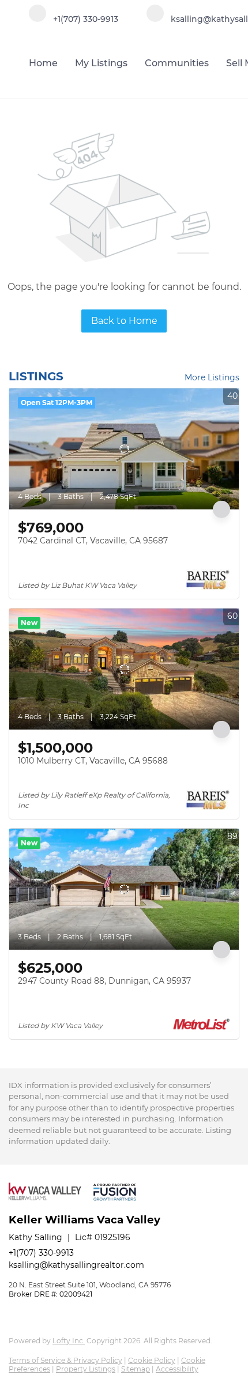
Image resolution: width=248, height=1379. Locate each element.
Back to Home (124, 320)
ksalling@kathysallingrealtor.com (76, 1265)
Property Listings (85, 1369)
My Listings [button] (101, 63)
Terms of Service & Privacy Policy (65, 1360)
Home (43, 63)
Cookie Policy (151, 1360)
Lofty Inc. (68, 1340)
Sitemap (135, 1369)
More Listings (212, 377)
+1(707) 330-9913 (41, 1253)
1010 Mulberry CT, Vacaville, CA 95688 (93, 760)
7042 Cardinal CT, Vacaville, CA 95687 (93, 540)
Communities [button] (177, 63)
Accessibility (177, 1369)
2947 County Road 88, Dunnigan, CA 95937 (104, 981)
